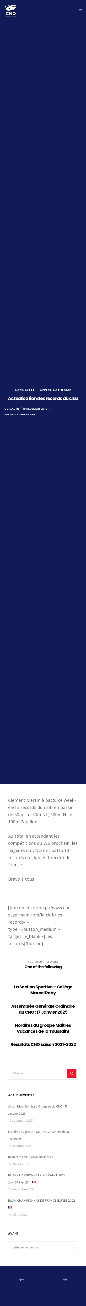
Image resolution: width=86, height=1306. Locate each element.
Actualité (25, 390)
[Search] (71, 1073)
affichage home (55, 390)
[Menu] (79, 10)
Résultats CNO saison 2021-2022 (30, 1157)
